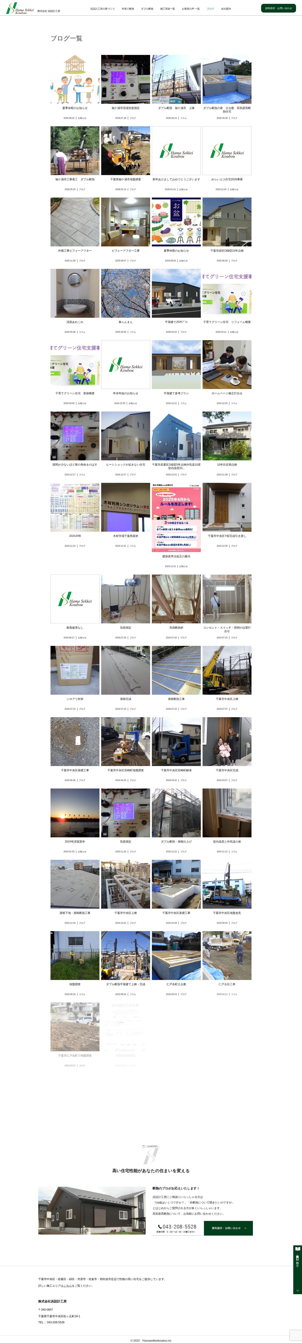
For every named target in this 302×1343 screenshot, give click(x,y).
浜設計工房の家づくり (102, 8)
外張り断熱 (128, 8)
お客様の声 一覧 (191, 8)
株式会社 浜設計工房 (48, 11)
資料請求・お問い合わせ (278, 8)
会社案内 (226, 8)
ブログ (210, 8)
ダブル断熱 (147, 8)
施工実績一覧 (167, 8)
